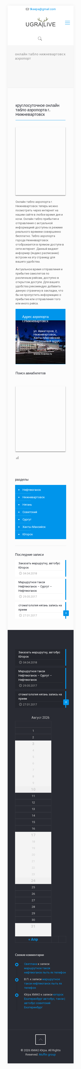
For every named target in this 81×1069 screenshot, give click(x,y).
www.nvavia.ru (43, 353)
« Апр (33, 939)
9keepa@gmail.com (43, 9)
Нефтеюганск (31, 489)
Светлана (30, 964)
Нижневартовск (33, 497)
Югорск (27, 534)
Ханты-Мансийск (34, 527)
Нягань (27, 504)
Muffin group (47, 1054)
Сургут (27, 519)
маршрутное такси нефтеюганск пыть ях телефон (43, 983)
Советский (29, 512)
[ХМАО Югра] (40, 22)
